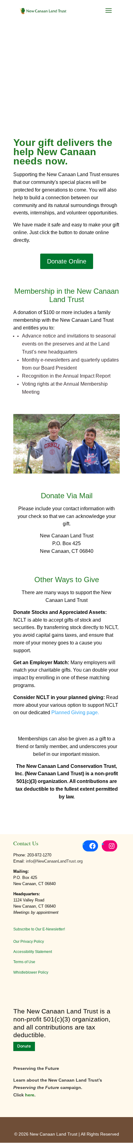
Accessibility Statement (32, 952)
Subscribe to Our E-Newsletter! (39, 929)
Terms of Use (24, 962)
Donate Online (66, 261)
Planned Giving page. (75, 712)
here (29, 1094)
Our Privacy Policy (28, 941)
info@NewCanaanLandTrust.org (54, 861)
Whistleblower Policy (30, 972)
